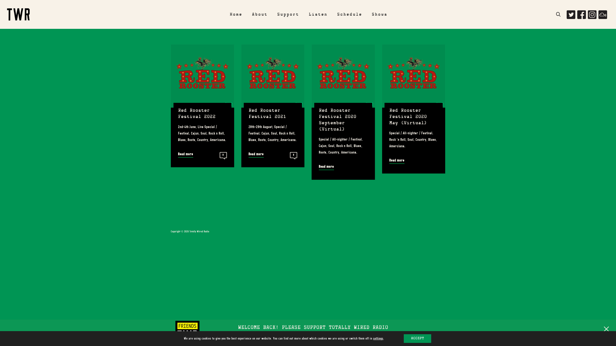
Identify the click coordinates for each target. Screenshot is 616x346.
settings (378, 338)
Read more (185, 154)
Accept (417, 338)
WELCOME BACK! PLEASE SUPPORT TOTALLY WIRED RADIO (313, 328)
